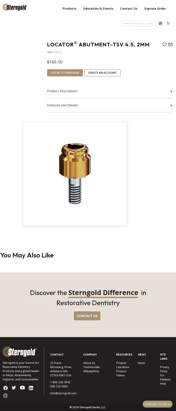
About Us (89, 363)
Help (163, 383)
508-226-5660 (59, 386)
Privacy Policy (164, 369)
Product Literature (122, 365)
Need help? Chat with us (157, 404)
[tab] (110, 91)
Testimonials (91, 367)
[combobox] (139, 23)
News (141, 363)
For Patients (165, 377)
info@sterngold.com (62, 393)
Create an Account (102, 73)
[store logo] (15, 15)
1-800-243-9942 (60, 382)
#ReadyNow (91, 371)
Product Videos (121, 373)
